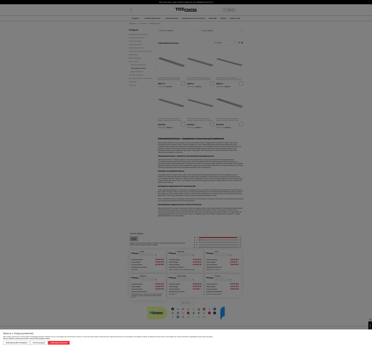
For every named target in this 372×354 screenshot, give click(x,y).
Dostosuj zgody (39, 343)
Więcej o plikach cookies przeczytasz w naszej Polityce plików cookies (26, 338)
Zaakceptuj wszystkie (58, 343)
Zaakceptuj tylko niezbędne (16, 343)
